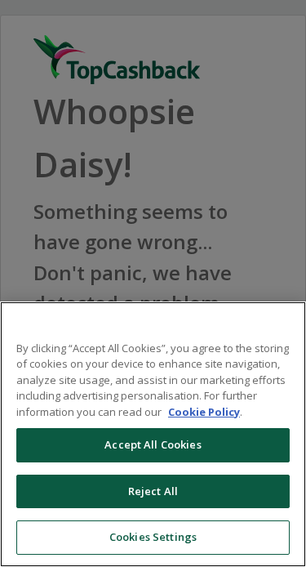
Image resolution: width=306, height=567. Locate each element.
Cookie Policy (204, 411)
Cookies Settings (153, 536)
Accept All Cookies (152, 444)
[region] (153, 434)
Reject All (153, 491)
